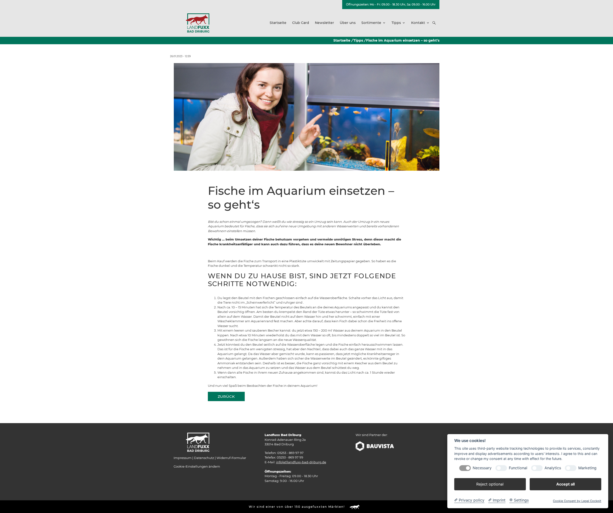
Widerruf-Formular (231, 458)
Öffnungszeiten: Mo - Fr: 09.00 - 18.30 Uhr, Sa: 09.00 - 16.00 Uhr (391, 4)
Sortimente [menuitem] (371, 23)
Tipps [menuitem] (396, 23)
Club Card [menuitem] (300, 23)
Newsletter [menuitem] (324, 23)
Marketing (587, 468)
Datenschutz (204, 458)
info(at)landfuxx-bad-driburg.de (301, 462)
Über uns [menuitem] (348, 23)
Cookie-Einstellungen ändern (197, 466)
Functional (518, 468)
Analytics (553, 468)
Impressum (183, 458)
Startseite (341, 40)
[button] (434, 23)
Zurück (226, 396)
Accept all (565, 484)
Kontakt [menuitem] (418, 23)
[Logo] (197, 23)
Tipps (358, 40)
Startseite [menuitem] (278, 23)
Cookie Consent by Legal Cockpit (577, 501)
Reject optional (490, 484)
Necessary (482, 468)
